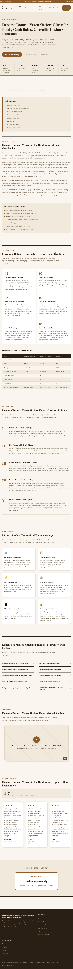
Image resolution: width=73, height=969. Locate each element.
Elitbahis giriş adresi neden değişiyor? (55, 669)
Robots (9, 965)
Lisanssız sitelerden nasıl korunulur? (55, 675)
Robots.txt (5, 947)
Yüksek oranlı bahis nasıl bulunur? (55, 681)
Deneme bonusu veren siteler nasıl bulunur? (18, 663)
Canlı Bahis (33, 90)
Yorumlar (56, 8)
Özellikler (34, 8)
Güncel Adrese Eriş (12, 55)
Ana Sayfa (4, 90)
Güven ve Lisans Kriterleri (15, 115)
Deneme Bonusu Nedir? (14, 105)
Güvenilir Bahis (24, 90)
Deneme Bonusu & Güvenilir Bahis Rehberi (11, 8)
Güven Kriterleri (43, 928)
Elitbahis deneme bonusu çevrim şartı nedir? (18, 669)
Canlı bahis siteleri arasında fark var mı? (18, 681)
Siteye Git (65, 8)
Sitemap (4, 944)
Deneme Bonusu (13, 90)
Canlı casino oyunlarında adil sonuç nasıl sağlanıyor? (55, 688)
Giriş (26, 8)
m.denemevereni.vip (36, 881)
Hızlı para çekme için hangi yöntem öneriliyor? (18, 687)
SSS (50, 8)
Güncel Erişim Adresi (13, 128)
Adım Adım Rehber (43, 925)
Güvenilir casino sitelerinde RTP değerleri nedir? (18, 675)
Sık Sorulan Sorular (13, 118)
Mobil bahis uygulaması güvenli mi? (55, 663)
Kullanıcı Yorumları (13, 124)
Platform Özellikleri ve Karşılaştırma (18, 108)
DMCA (4, 950)
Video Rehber (11, 121)
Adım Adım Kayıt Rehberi (14, 111)
